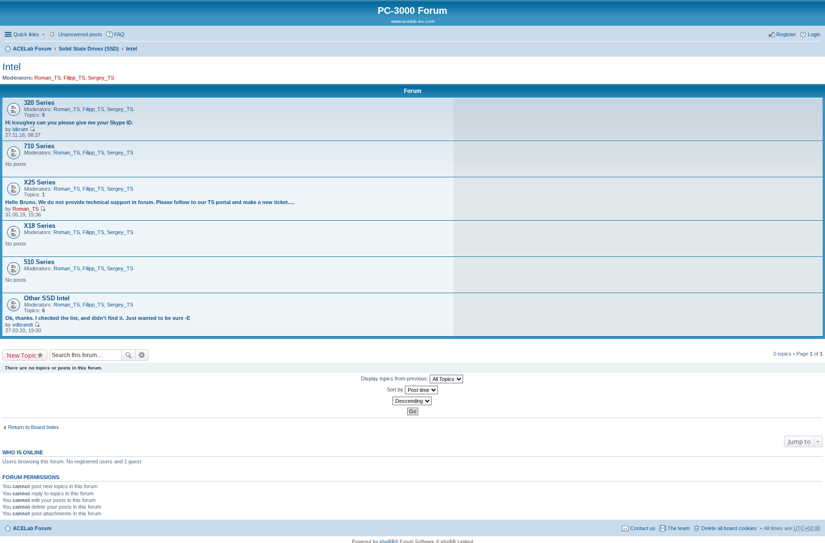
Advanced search (142, 355)
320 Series (39, 102)
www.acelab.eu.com (412, 21)
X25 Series (39, 182)
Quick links (26, 34)
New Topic (21, 355)
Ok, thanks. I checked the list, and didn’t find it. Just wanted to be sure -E (97, 318)
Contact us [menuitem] (643, 528)
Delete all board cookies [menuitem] (729, 528)
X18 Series (39, 225)
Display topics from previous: (395, 378)
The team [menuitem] (678, 528)
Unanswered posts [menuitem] (80, 34)
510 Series (39, 262)
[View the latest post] (32, 129)
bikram (20, 129)
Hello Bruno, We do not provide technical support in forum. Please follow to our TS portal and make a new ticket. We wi (150, 202)
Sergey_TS (101, 78)
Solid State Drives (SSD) (89, 48)
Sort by (396, 389)
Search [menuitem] (816, 49)
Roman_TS (47, 78)
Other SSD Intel (47, 298)
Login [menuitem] (814, 34)
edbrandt (22, 325)
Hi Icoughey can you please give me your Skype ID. (69, 122)
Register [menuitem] (786, 34)
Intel (131, 48)
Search (128, 355)
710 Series (39, 146)
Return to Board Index (33, 427)
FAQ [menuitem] (119, 34)
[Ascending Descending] (412, 401)
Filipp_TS (74, 78)
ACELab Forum (32, 48)
